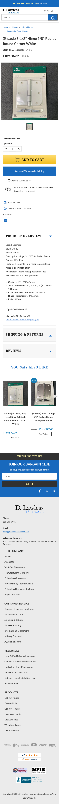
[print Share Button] (26, 221)
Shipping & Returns (13, 619)
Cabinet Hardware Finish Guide (20, 661)
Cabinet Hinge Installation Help (20, 677)
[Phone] (49, 11)
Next (56, 396)
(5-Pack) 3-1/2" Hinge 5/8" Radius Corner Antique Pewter (43, 417)
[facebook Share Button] (6, 221)
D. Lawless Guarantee (15, 578)
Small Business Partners (16, 672)
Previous (3, 396)
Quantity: (7, 143)
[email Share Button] (16, 221)
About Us (9, 561)
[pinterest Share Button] (37, 221)
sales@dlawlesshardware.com (16, 531)
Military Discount (13, 636)
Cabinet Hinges (12, 708)
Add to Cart (15, 437)
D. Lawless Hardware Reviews (19, 589)
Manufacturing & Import (16, 572)
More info (30, 3)
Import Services (12, 594)
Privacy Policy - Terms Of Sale (18, 583)
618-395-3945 (9, 522)
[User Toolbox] (45, 11)
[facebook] (39, 491)
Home (7, 556)
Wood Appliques (12, 725)
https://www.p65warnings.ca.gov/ (22, 319)
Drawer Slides (11, 719)
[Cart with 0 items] (51, 11)
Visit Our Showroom (14, 567)
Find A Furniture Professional (19, 667)
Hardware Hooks (12, 714)
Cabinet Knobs (11, 697)
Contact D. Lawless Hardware (19, 609)
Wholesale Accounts (14, 614)
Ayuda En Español (13, 641)
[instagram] (54, 491)
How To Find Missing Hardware (19, 656)
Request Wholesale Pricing (30, 171)
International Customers (16, 630)
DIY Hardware (11, 730)
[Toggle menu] (55, 10)
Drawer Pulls (10, 703)
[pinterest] (47, 491)
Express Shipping (12, 625)
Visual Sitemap (11, 683)
